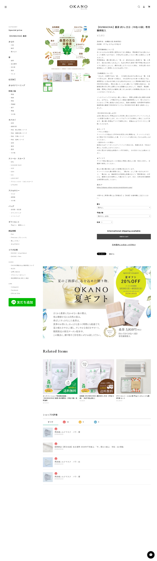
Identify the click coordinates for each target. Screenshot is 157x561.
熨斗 (98, 204)
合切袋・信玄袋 (16, 209)
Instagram (15, 287)
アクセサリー (14, 191)
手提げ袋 (100, 213)
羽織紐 (13, 104)
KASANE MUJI (16, 165)
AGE (12, 168)
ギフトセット (14, 222)
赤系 (12, 143)
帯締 (12, 98)
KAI (12, 175)
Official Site (15, 293)
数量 (98, 222)
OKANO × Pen (16, 256)
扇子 (12, 107)
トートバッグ (15, 216)
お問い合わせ (15, 272)
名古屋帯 (14, 64)
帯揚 (12, 94)
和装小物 (12, 91)
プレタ (13, 74)
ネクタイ (12, 120)
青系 (12, 146)
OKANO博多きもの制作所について (22, 265)
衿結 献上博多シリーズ (19, 130)
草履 (12, 111)
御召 (12, 48)
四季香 (13, 197)
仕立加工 (12, 80)
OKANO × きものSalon (19, 253)
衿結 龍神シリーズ (17, 139)
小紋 (12, 45)
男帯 (12, 70)
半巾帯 (13, 67)
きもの (11, 42)
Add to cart (124, 236)
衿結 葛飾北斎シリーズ (19, 133)
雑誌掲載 (12, 231)
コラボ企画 (13, 250)
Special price (15, 30)
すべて (50, 422)
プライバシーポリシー (18, 275)
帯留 (12, 101)
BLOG (13, 268)
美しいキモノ (15, 241)
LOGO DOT (15, 178)
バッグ (11, 206)
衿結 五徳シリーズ (17, 136)
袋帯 (12, 60)
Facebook (14, 290)
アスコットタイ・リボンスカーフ (22, 181)
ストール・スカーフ (17, 159)
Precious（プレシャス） (19, 237)
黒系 (12, 149)
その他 (13, 114)
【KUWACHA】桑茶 (18, 36)
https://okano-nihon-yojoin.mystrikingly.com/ (114, 187)
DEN (12, 172)
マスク (13, 194)
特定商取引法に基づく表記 (20, 278)
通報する (111, 254)
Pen (12, 234)
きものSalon (15, 244)
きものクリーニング (17, 85)
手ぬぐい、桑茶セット (18, 225)
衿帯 (12, 123)
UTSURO (14, 185)
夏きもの (14, 51)
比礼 (12, 162)
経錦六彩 (14, 126)
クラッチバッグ (16, 213)
